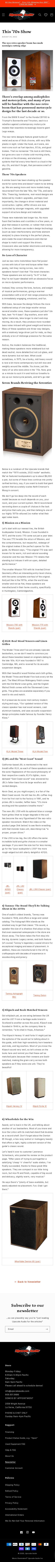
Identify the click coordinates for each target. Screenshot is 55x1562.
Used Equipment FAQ (15, 1444)
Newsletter (10, 1462)
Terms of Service (13, 1497)
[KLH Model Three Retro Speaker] (14, 734)
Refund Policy (11, 1491)
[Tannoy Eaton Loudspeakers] (27, 463)
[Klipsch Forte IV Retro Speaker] (39, 1099)
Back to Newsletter (29, 1281)
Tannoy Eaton (39, 995)
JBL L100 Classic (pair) (40, 889)
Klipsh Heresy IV (14, 1106)
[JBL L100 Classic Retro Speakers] (40, 869)
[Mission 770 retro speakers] (40, 608)
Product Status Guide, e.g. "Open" (21, 1438)
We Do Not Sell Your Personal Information (25, 1521)
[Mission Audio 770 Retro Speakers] (27, 91)
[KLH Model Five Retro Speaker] (40, 734)
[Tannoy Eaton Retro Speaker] (39, 986)
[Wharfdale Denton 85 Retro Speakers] (27, 1254)
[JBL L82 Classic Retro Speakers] (20, 873)
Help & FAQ (10, 1450)
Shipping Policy (12, 1485)
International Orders (14, 1515)
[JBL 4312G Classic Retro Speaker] (7, 869)
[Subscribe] (47, 1329)
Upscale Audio (31, 1553)
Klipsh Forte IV (40, 1106)
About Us (9, 1456)
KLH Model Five (40, 751)
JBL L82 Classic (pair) (20, 889)
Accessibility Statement (16, 1509)
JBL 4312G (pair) (8, 889)
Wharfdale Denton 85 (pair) (27, 1261)
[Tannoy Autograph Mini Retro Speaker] (14, 986)
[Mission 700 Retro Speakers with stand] (14, 607)
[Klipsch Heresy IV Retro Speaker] (14, 1096)
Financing (9, 1432)
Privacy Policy (11, 1503)
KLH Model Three (14, 751)
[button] (3, 15)
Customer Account (14, 1468)
